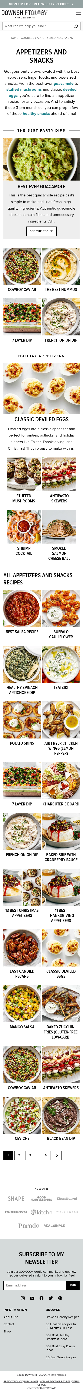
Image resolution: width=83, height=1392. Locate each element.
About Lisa (10, 1317)
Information (15, 1310)
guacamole (64, 83)
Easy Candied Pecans (22, 974)
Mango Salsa (22, 1027)
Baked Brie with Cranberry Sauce (61, 857)
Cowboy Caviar (22, 290)
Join (72, 1285)
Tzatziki (61, 688)
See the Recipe (41, 231)
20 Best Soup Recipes (61, 1357)
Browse (53, 1310)
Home (14, 38)
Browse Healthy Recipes (62, 1317)
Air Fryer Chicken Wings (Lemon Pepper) (61, 748)
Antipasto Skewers (59, 499)
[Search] (76, 26)
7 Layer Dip (22, 340)
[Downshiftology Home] (24, 14)
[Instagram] (22, 1298)
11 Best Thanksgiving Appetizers (61, 916)
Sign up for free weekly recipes (39, 4)
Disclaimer (31, 1381)
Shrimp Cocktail (24, 551)
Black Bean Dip (61, 1139)
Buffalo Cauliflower (61, 634)
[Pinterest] (60, 1298)
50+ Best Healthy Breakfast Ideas (57, 1337)
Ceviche (22, 1139)
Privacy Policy (13, 1381)
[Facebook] (41, 1298)
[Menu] (78, 14)
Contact (8, 1324)
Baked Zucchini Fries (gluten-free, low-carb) (61, 1032)
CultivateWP (48, 1388)
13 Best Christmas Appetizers (22, 913)
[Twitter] (51, 1298)
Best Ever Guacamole (41, 187)
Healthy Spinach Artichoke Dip (22, 690)
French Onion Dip (61, 340)
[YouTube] (32, 1298)
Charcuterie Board (61, 804)
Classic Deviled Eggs (41, 420)
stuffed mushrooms (24, 89)
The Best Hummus (61, 290)
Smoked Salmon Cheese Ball (59, 554)
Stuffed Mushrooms (23, 499)
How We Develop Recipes (55, 1381)
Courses (27, 38)
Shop (7, 1331)
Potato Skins (22, 743)
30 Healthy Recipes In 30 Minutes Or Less (61, 1326)
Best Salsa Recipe (22, 632)
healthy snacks (36, 113)
